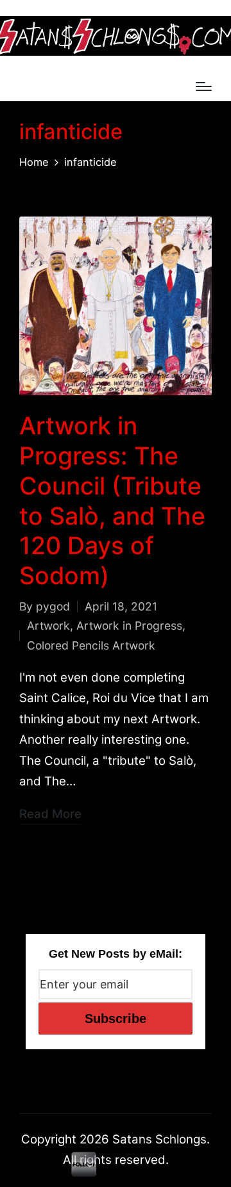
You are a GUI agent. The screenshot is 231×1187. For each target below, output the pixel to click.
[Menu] (204, 86)
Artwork (48, 625)
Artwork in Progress (129, 625)
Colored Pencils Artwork (91, 645)
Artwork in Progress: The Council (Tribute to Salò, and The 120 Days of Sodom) (112, 500)
